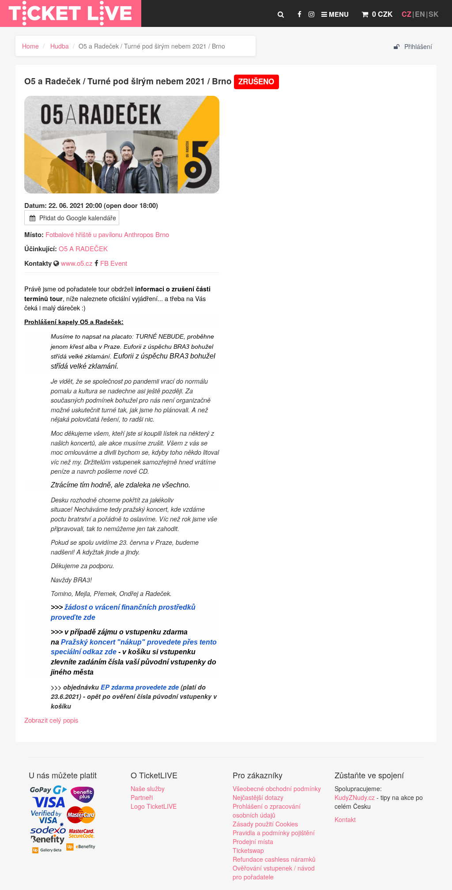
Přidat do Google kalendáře (77, 217)
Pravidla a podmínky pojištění (274, 832)
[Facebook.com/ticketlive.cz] (299, 14)
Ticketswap (248, 850)
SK (434, 14)
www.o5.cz (77, 263)
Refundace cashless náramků (274, 859)
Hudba (59, 45)
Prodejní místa (253, 841)
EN (420, 14)
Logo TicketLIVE (154, 806)
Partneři (142, 797)
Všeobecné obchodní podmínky (277, 788)
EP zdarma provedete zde (140, 687)
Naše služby (148, 788)
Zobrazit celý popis (51, 719)
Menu (338, 14)
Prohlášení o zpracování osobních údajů (267, 810)
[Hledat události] (281, 14)
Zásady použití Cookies (265, 823)
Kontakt (345, 819)
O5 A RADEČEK (83, 248)
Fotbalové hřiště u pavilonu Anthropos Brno (107, 234)
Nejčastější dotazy (258, 797)
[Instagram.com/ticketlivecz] (311, 14)
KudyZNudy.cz (355, 797)
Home (30, 45)
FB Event (113, 263)
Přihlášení (417, 46)
